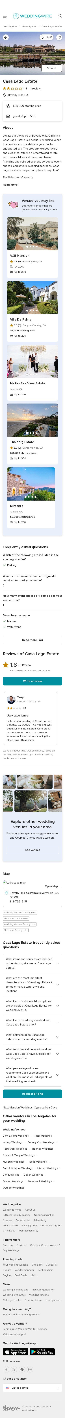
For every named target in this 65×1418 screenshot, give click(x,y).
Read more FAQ (32, 640)
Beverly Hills (29, 26)
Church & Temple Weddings (19, 1155)
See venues (32, 850)
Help (33, 1275)
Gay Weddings (11, 1250)
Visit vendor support (14, 1334)
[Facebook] (6, 1369)
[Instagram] (30, 1369)
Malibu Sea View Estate (27, 383)
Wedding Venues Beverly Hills (19, 924)
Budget (7, 1270)
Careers (7, 1220)
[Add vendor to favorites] (59, 37)
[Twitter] (14, 1369)
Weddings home (12, 1209)
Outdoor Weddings (13, 1187)
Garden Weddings (13, 1181)
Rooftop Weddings (42, 1148)
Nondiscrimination (44, 1215)
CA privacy (9, 1230)
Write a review (32, 681)
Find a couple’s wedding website (21, 1314)
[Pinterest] (22, 1369)
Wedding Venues (14, 1129)
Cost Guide (20, 1275)
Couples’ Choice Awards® (45, 1245)
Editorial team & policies (17, 1215)
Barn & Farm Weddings (16, 1135)
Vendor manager (24, 1270)
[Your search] (6, 37)
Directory (8, 1245)
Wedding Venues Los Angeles (20, 912)
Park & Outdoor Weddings (17, 1168)
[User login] (60, 16)
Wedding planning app (15, 1289)
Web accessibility (28, 1230)
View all (51, 68)
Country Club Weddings (40, 1142)
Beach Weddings (33, 1174)
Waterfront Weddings (40, 1181)
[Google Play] (42, 1354)
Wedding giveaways (14, 1294)
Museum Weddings (14, 1161)
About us (30, 1209)
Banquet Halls (11, 1174)
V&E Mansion (19, 256)
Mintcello (16, 506)
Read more (10, 185)
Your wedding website (15, 1264)
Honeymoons (53, 1300)
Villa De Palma (20, 319)
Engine (7, 1275)
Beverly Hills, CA (18, 95)
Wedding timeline (39, 1294)
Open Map (51, 886)
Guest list (51, 1264)
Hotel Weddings (43, 1135)
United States (20, 1387)
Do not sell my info (51, 1225)
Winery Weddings (13, 1142)
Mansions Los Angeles (16, 918)
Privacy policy (29, 1225)
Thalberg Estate (22, 442)
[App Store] (15, 1354)
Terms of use (10, 1225)
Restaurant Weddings (15, 1148)
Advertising (40, 1220)
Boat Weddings (38, 1161)
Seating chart (45, 1270)
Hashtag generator (43, 1289)
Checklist (37, 1264)
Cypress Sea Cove (45, 1107)
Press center (23, 1220)
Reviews (22, 1245)
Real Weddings (33, 1300)
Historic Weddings (47, 1168)
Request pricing (32, 1094)
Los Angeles (10, 26)
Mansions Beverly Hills (15, 930)
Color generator (12, 1300)
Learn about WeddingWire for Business (25, 1329)
